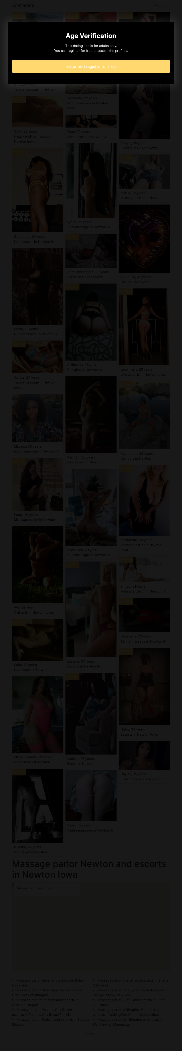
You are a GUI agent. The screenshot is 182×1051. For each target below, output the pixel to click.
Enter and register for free (91, 66)
